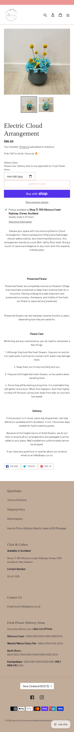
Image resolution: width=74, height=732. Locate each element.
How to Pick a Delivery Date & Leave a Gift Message (36, 528)
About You (17, 720)
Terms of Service (17, 500)
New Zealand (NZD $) (36, 686)
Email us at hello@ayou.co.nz (23, 606)
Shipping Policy (16, 509)
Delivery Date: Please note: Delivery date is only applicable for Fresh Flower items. (34, 166)
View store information (20, 221)
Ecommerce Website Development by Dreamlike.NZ (45, 720)
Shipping (24, 146)
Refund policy (15, 518)
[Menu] (68, 14)
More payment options (37, 202)
